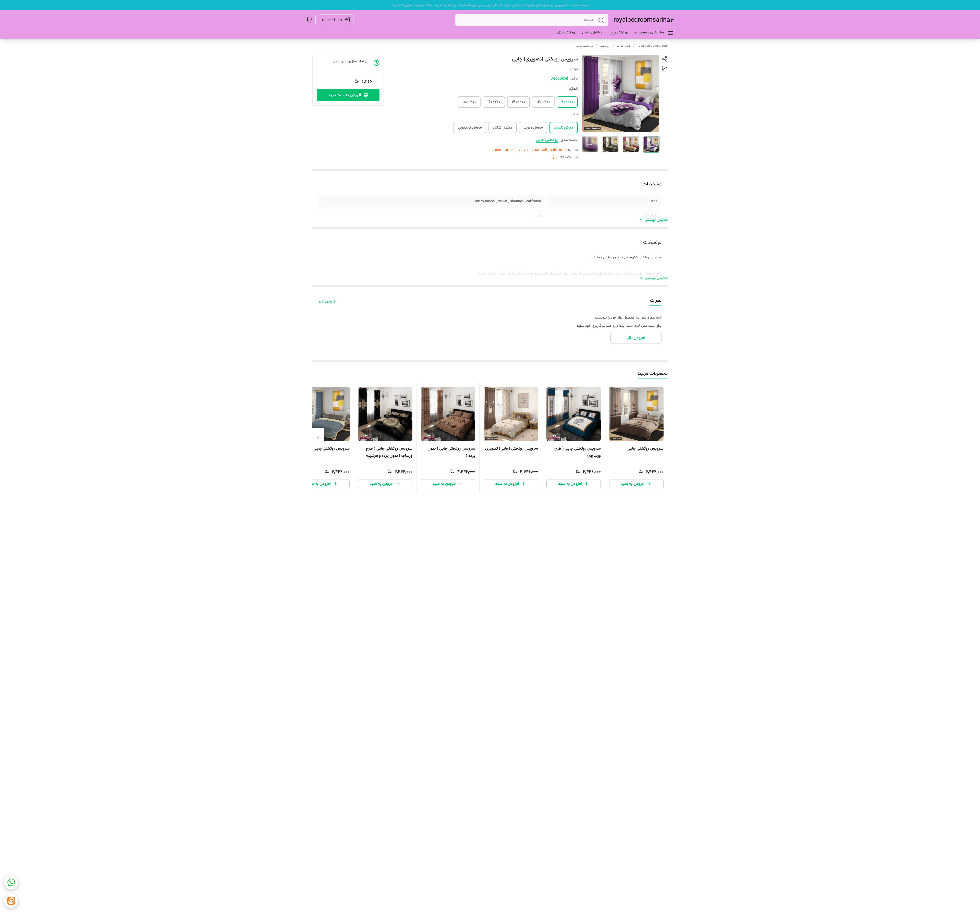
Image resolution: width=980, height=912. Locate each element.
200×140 (518, 102)
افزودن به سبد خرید (344, 95)
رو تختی (604, 46)
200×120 (543, 102)
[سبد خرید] (309, 20)
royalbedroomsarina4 (644, 20)
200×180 (469, 102)
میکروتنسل (563, 127)
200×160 (493, 102)
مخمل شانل (502, 127)
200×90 (567, 102)
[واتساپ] (11, 882)
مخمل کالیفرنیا (470, 127)
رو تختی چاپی (584, 46)
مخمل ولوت (533, 127)
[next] (318, 438)
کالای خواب (623, 46)
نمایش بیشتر (656, 220)
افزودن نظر (327, 301)
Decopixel (559, 78)
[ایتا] (11, 901)
